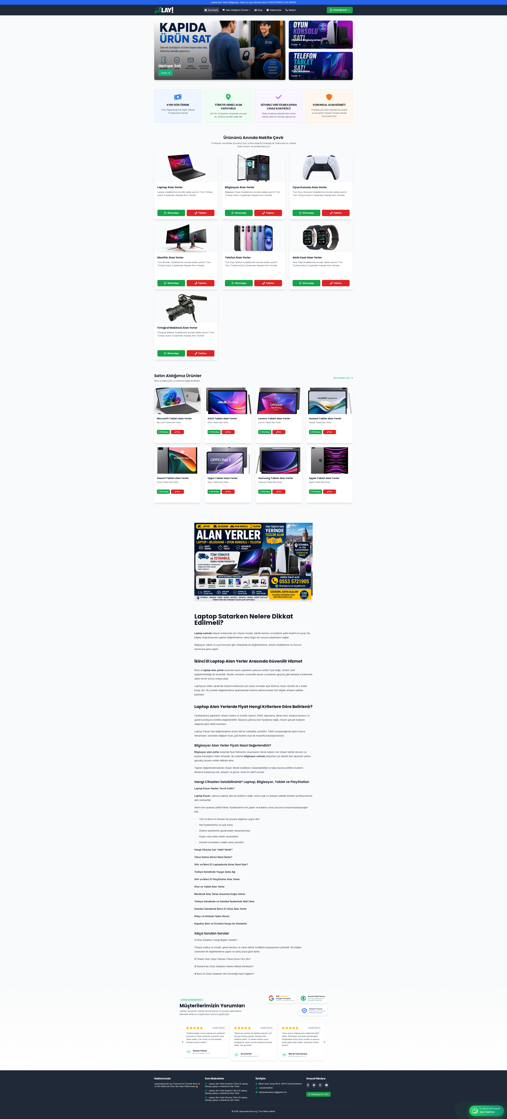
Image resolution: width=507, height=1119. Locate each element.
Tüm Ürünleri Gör (341, 378)
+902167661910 (266, 1088)
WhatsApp (164, 432)
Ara (178, 432)
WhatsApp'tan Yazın (319, 1094)
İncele (164, 73)
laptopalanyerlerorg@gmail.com (273, 1092)
